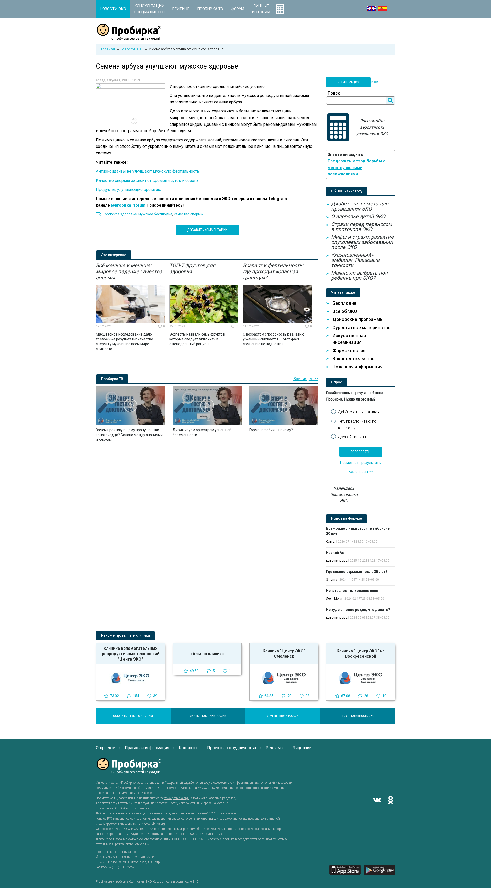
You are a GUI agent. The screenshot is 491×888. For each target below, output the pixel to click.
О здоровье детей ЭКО (358, 216)
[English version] (371, 8)
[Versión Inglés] (382, 8)
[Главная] (129, 37)
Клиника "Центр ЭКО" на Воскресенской (361, 654)
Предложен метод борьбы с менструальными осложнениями (356, 167)
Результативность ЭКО (357, 716)
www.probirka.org (176, 798)
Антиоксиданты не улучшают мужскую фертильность (147, 171)
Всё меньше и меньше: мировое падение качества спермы (129, 271)
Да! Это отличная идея (359, 412)
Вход (375, 82)
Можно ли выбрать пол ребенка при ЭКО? (359, 275)
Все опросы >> (361, 471)
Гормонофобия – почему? (271, 430)
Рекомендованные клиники (125, 635)
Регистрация (348, 82)
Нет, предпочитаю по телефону (357, 424)
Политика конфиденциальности (118, 852)
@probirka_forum (128, 205)
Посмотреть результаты (360, 463)
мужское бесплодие (155, 214)
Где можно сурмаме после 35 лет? (356, 572)
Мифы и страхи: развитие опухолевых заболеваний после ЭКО (362, 242)
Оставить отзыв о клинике (133, 716)
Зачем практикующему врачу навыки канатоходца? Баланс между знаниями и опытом (129, 435)
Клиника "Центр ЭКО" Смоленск (284, 654)
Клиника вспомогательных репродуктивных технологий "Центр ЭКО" (130, 654)
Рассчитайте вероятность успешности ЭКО (372, 127)
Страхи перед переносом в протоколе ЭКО (361, 227)
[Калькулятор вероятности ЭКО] (280, 9)
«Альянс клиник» (207, 653)
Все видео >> (305, 378)
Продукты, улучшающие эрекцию (128, 189)
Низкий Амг (336, 553)
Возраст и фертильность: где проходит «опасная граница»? (273, 271)
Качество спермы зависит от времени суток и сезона (147, 180)
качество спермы (188, 214)
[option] (130, 306)
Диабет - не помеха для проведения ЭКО (359, 206)
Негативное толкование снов (352, 591)
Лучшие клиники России (208, 716)
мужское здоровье (121, 214)
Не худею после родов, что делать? (358, 610)
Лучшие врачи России (282, 716)
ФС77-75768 (210, 788)
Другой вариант (353, 436)
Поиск (334, 93)
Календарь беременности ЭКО (344, 494)
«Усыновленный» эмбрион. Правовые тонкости (355, 260)
